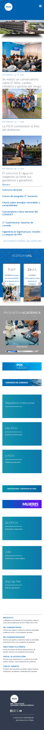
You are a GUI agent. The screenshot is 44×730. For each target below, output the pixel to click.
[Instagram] (14, 711)
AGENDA (22, 255)
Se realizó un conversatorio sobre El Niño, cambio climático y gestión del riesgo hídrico (21, 84)
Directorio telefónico (14, 647)
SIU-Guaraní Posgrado (14, 637)
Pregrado (22, 347)
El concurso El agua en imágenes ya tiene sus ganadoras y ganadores (17, 176)
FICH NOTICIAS (7, 75)
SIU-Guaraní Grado (12, 627)
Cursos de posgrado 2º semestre (19, 196)
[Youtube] (20, 711)
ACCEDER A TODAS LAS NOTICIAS (22, 240)
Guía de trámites (11, 666)
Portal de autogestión (14, 656)
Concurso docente (12, 189)
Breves (6, 184)
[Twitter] (17, 711)
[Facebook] (11, 711)
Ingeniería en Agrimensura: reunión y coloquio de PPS (21, 233)
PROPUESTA (22, 312)
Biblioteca (8, 618)
